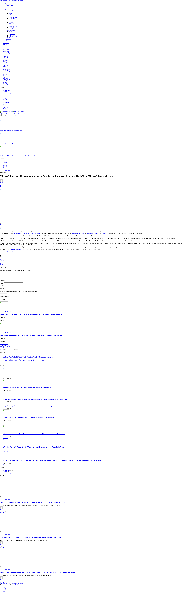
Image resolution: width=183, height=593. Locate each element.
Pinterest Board (12, 19)
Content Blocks (9, 12)
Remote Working (9, 7)
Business (5, 166)
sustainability (104, 233)
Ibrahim (2, 182)
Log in (4, 98)
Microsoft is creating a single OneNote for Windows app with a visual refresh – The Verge (33, 537)
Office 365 (5, 91)
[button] (1, 112)
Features (5, 9)
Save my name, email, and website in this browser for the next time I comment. (19, 291)
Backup (4, 167)
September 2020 (6, 79)
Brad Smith (5, 251)
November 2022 (6, 53)
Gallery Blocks (9, 37)
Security (5, 162)
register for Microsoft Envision (17, 249)
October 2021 (6, 70)
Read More (5, 438)
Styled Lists (11, 35)
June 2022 (5, 60)
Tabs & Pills (11, 27)
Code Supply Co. (16, 584)
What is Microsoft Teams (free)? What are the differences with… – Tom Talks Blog (33, 447)
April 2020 (5, 80)
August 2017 (6, 84)
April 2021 (5, 78)
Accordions (11, 13)
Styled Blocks (12, 34)
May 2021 (5, 77)
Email (2, 285)
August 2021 (6, 73)
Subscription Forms (13, 26)
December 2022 (6, 52)
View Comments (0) (5, 296)
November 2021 (6, 69)
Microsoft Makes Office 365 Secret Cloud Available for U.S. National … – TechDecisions (23, 360)
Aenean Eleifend (9, 5)
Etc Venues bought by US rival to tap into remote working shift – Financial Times (14, 143)
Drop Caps (11, 32)
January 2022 (6, 66)
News (4, 164)
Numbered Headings (13, 36)
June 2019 (5, 82)
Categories (5, 3)
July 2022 (5, 59)
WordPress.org (6, 102)
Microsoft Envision (12, 251)
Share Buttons (12, 23)
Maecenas (8, 4)
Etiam (7, 8)
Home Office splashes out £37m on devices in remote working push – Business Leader (31, 314)
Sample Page (6, 43)
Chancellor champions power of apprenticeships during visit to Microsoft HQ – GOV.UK (32, 502)
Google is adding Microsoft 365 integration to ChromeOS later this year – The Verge (22, 359)
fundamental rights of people (92, 233)
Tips (4, 161)
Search (15, 349)
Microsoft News (6, 90)
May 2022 (5, 61)
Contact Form (9, 41)
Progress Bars (12, 21)
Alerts (10, 14)
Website (2, 288)
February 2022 (6, 65)
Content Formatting (10, 30)
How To (5, 165)
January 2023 (6, 51)
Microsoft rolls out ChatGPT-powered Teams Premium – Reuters (11, 130)
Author (10, 16)
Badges (10, 31)
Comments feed (6, 101)
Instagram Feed (12, 18)
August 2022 (6, 57)
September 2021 (6, 71)
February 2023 (6, 49)
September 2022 (6, 56)
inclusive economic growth (78, 233)
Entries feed (5, 99)
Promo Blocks (9, 39)
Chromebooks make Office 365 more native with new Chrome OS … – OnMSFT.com (34, 434)
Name (2, 283)
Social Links (11, 25)
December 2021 (6, 68)
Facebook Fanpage (13, 17)
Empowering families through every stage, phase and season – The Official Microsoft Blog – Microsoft (37, 572)
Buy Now (5, 44)
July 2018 (5, 83)
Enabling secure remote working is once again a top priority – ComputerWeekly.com (31, 335)
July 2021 (5, 74)
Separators (11, 22)
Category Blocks (9, 10)
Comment (2, 280)
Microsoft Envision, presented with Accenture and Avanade (27, 233)
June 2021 (5, 75)
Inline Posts (8, 40)
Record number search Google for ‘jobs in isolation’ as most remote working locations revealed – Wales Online (19, 155)
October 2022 (6, 55)
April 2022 (5, 62)
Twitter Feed (11, 28)
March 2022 (5, 64)
